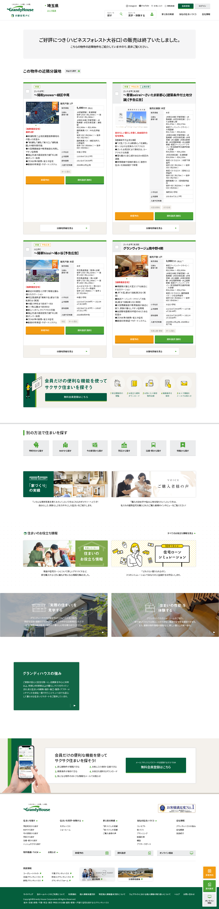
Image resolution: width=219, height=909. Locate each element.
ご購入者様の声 (109, 833)
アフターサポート (144, 844)
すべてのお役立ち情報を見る (180, 533)
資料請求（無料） (84, 179)
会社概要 (180, 829)
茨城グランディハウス (32, 876)
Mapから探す (71, 71)
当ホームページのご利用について (51, 894)
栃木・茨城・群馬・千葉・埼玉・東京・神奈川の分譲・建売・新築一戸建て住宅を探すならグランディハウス (66, 902)
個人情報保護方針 (87, 894)
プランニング (142, 833)
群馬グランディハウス (32, 880)
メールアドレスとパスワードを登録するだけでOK (156, 765)
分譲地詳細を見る (65, 228)
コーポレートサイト (31, 873)
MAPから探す (28, 829)
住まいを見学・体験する (70, 820)
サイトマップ (28, 894)
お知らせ (52, 852)
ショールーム (65, 829)
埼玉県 (53, 5)
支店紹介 (180, 833)
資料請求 (121, 852)
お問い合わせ (189, 894)
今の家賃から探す (30, 833)
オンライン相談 (166, 852)
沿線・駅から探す (30, 840)
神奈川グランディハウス (61, 876)
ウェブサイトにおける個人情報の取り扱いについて (150, 894)
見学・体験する (136, 14)
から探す (36, 450)
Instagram (133, 6)
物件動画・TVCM (30, 852)
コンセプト (141, 826)
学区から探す (28, 836)
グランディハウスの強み (186, 826)
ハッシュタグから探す (32, 844)
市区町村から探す (30, 826)
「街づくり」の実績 (110, 829)
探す (110, 14)
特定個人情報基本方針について (112, 894)
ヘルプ (177, 894)
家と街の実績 (168, 14)
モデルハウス (65, 826)
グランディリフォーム (60, 880)
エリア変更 (51, 11)
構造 (139, 840)
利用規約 (72, 894)
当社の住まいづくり (188, 14)
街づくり (140, 829)
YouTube (145, 6)
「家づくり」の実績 (110, 826)
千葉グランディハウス (60, 873)
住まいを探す (29, 820)
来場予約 (45, 179)
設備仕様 (141, 836)
